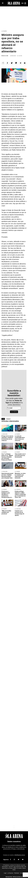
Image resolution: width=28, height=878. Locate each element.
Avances (8, 418)
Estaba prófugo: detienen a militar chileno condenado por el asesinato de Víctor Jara (20, 494)
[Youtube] (23, 860)
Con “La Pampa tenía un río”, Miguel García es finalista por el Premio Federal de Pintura (7, 457)
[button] (7, 63)
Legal (5, 873)
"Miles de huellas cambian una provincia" (6, 512)
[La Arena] (13, 3)
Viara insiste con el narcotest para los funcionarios (20, 455)
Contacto (22, 873)
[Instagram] (14, 860)
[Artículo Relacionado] (7, 428)
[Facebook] (10, 860)
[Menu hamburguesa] (2, 3)
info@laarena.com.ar (19, 855)
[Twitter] (18, 860)
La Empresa (10, 873)
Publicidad (16, 873)
